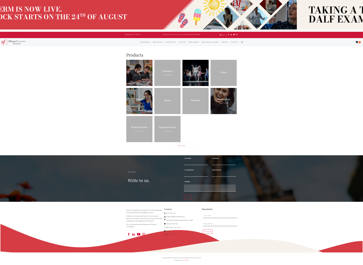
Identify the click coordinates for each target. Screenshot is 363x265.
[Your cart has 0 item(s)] (358, 42)
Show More (181, 146)
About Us (225, 42)
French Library (194, 42)
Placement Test (170, 42)
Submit (187, 197)
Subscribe (207, 231)
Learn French (145, 42)
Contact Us (234, 42)
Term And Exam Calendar (210, 42)
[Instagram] (237, 34)
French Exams (157, 42)
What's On (182, 42)
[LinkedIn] (231, 34)
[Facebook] (228, 34)
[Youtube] (234, 34)
